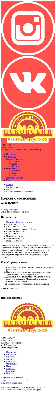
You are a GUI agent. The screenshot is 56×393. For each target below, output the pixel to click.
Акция (14, 164)
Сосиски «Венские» (15, 222)
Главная (9, 185)
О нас (14, 175)
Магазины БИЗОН (14, 178)
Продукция (11, 154)
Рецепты (15, 161)
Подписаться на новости (12, 378)
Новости (10, 373)
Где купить (11, 156)
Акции (9, 359)
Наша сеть (10, 366)
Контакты (10, 180)
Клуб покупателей (14, 159)
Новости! (15, 171)
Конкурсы (15, 166)
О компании (11, 168)
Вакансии (15, 173)
